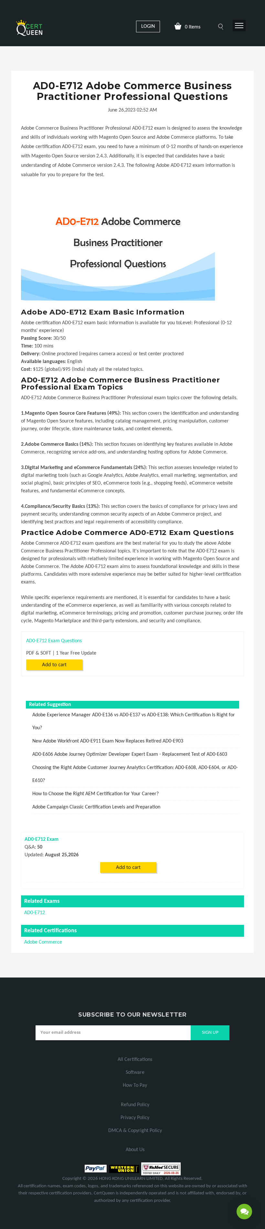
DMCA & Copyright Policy (135, 1130)
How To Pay (135, 1085)
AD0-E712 (34, 912)
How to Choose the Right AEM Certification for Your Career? (95, 793)
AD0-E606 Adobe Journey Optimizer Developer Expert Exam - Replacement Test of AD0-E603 (129, 754)
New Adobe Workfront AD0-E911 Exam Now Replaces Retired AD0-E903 (107, 741)
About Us (135, 1149)
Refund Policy (135, 1104)
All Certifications (135, 1059)
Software (135, 1072)
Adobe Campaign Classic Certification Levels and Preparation (96, 807)
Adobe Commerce (43, 942)
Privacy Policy (135, 1117)
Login (148, 26)
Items (192, 27)
